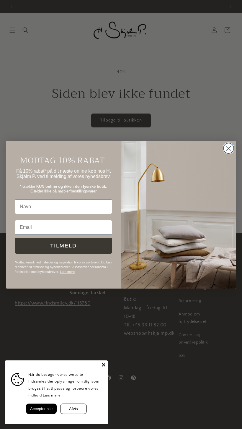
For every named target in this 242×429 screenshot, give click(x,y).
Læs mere (52, 395)
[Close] (104, 365)
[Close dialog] (228, 148)
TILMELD (63, 246)
